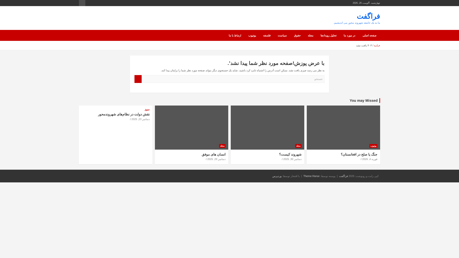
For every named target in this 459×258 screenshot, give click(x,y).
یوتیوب (252, 35)
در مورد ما (349, 35)
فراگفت (368, 16)
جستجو (138, 79)
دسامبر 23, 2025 (140, 119)
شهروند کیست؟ (290, 154)
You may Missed (364, 100)
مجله (310, 35)
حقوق (297, 35)
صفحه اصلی (370, 35)
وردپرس (276, 176)
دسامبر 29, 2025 (216, 159)
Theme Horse (311, 176)
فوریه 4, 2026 (369, 159)
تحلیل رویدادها (329, 35)
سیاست (282, 35)
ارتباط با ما (235, 35)
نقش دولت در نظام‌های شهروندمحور (124, 114)
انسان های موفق (214, 154)
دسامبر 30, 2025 (292, 159)
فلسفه (267, 35)
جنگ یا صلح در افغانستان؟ (359, 154)
